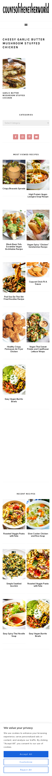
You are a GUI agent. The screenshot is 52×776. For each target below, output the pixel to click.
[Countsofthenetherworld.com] (26, 16)
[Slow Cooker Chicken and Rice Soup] (38, 514)
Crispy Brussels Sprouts (14, 188)
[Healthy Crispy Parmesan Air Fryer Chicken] (14, 327)
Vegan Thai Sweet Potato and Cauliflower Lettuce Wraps (38, 349)
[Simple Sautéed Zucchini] (14, 564)
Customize (26, 762)
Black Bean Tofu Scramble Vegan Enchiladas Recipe (14, 246)
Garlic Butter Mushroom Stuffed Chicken (14, 95)
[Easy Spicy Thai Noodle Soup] (14, 614)
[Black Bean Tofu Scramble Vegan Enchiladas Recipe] (14, 225)
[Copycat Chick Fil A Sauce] (38, 269)
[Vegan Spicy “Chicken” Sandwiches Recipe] (38, 225)
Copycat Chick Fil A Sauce (38, 283)
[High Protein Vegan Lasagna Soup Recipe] (38, 175)
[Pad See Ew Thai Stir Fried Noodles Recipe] (14, 277)
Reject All (26, 769)
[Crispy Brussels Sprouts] (14, 172)
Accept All (26, 754)
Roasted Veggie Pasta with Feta (14, 534)
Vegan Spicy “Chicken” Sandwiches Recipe (38, 245)
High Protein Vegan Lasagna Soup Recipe (38, 195)
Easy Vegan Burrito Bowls (14, 400)
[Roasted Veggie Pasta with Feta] (14, 514)
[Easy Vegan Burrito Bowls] (14, 380)
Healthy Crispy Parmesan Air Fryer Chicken (14, 349)
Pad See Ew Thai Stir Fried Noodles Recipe (14, 298)
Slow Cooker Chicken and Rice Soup (38, 534)
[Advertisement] (26, 450)
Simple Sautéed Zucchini (14, 584)
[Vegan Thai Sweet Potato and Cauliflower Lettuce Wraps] (38, 327)
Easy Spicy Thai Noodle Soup (14, 634)
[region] (26, 749)
